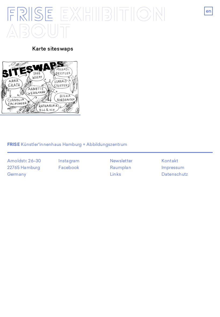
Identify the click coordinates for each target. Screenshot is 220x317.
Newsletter (121, 161)
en (208, 11)
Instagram (68, 161)
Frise (30, 15)
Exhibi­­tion (112, 15)
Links (115, 174)
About (38, 32)
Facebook (68, 167)
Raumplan (120, 167)
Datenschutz (175, 174)
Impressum (173, 167)
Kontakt (170, 161)
